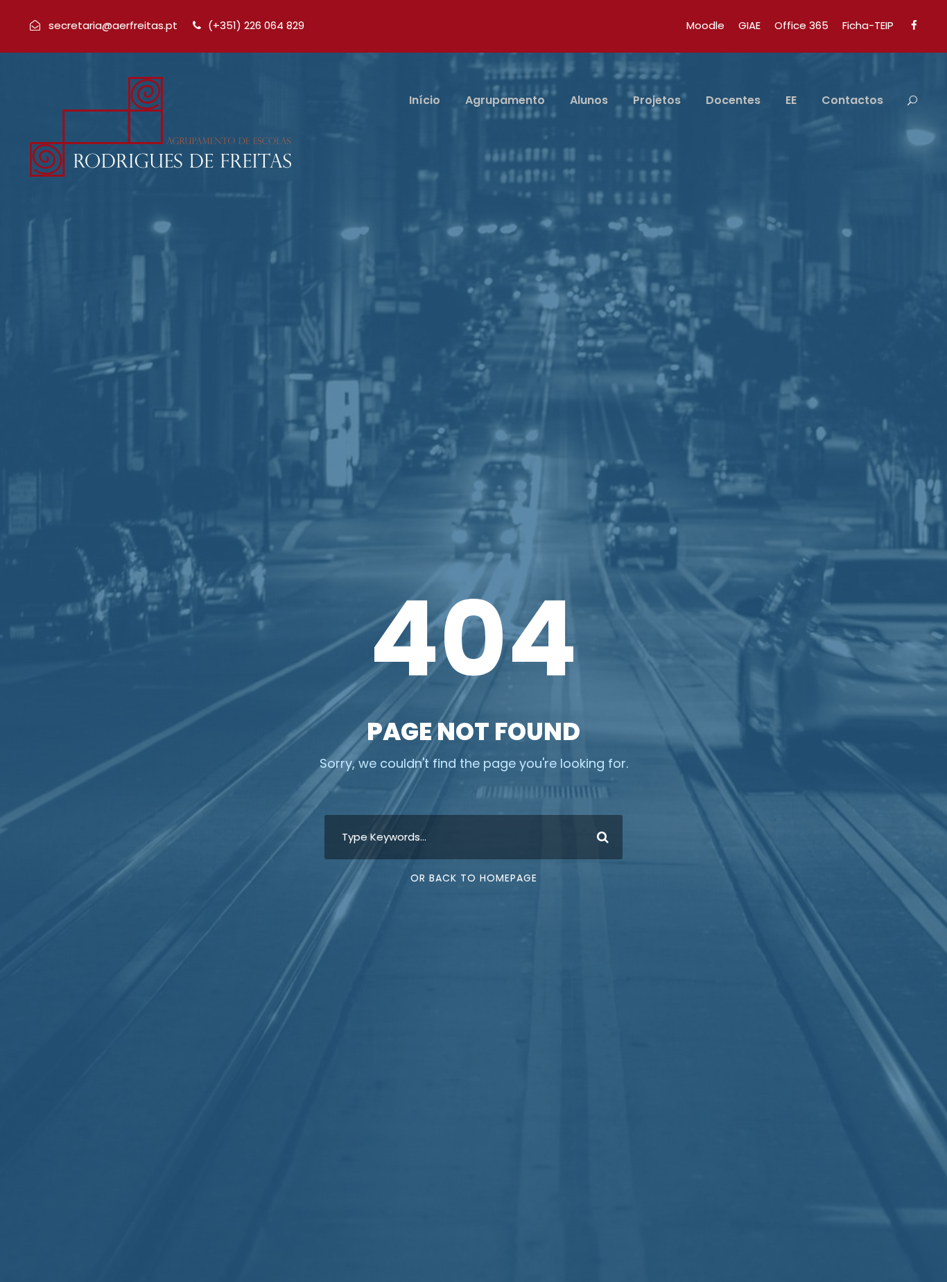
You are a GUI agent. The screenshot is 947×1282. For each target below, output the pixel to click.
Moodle (705, 25)
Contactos (852, 100)
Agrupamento (505, 100)
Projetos (657, 100)
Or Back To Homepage (473, 878)
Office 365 (801, 25)
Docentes (733, 100)
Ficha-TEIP (868, 25)
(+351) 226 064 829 (256, 25)
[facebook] (914, 25)
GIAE (749, 25)
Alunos (589, 100)
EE (791, 100)
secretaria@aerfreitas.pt (113, 25)
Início (424, 100)
